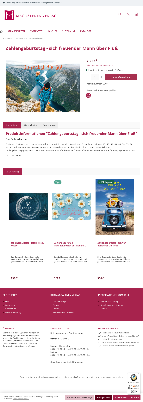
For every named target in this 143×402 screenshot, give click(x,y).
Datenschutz (10, 309)
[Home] (2, 31)
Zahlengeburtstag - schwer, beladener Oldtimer (111, 244)
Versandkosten (64, 377)
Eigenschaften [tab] (30, 125)
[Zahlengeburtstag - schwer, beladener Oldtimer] (114, 207)
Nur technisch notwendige (79, 397)
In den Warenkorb (121, 77)
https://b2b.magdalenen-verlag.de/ (47, 3)
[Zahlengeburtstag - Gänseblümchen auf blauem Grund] (71, 207)
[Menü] (138, 374)
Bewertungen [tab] (49, 125)
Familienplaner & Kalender (64, 312)
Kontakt (104, 309)
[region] (43, 86)
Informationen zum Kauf (113, 295)
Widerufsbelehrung (13, 312)
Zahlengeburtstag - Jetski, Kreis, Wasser (27, 244)
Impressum (10, 305)
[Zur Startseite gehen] (31, 15)
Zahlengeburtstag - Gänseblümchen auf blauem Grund (69, 244)
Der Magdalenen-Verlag (65, 295)
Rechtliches (10, 295)
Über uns (56, 309)
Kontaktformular (74, 362)
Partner (56, 305)
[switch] (134, 391)
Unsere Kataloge (59, 301)
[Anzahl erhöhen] (101, 77)
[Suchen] (119, 14)
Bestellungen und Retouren (112, 305)
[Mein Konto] (128, 14)
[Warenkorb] (136, 14)
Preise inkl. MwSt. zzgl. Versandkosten (99, 65)
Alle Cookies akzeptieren (127, 397)
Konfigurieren (103, 397)
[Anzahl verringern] (88, 77)
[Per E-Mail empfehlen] (88, 95)
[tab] (12, 125)
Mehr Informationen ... (21, 399)
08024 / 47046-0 (59, 338)
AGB (7, 301)
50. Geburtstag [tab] (12, 171)
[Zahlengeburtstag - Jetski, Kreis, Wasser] (28, 207)
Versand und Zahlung (109, 301)
